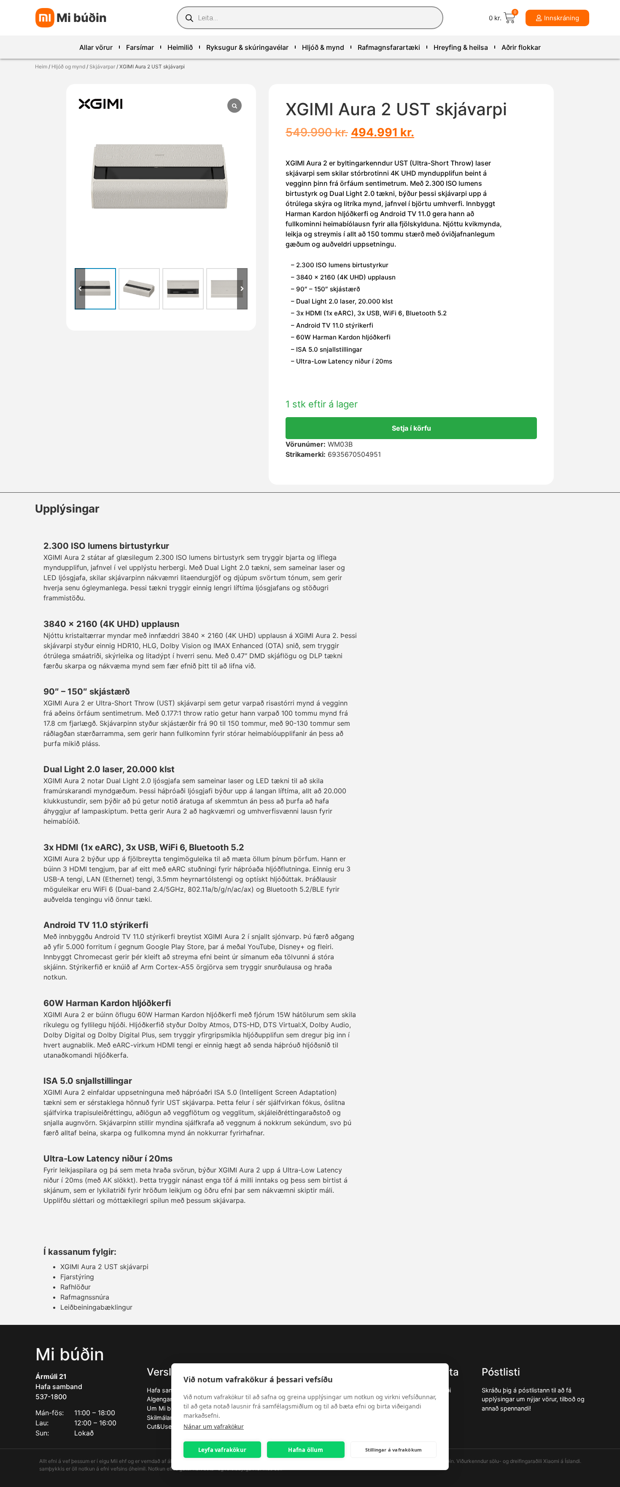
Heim (41, 66)
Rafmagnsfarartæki (389, 47)
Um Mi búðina (166, 1408)
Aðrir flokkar (521, 47)
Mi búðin (82, 18)
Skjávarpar (102, 66)
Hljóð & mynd (323, 47)
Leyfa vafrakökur (222, 1450)
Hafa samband (58, 1386)
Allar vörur (96, 47)
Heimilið (180, 47)
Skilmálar (159, 1417)
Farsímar (140, 47)
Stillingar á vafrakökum (393, 1449)
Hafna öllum (305, 1450)
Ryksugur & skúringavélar (247, 47)
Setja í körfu (411, 428)
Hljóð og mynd (68, 66)
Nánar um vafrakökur (213, 1426)
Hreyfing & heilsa (461, 47)
